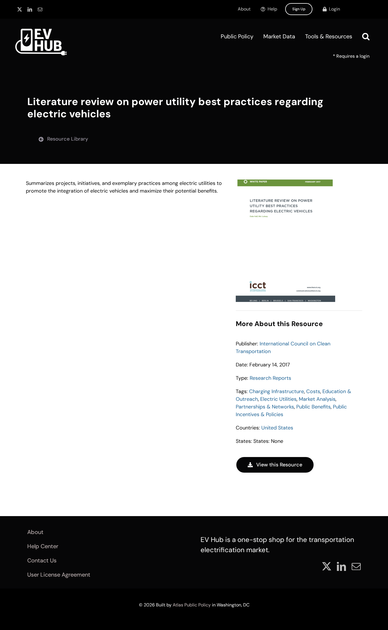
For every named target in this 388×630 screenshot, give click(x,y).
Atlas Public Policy (192, 605)
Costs (313, 391)
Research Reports (270, 378)
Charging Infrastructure (276, 391)
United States (277, 427)
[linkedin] (30, 9)
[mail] (40, 9)
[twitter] (19, 9)
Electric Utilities (278, 399)
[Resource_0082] (285, 182)
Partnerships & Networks (265, 406)
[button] (366, 36)
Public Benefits (313, 406)
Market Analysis (317, 399)
